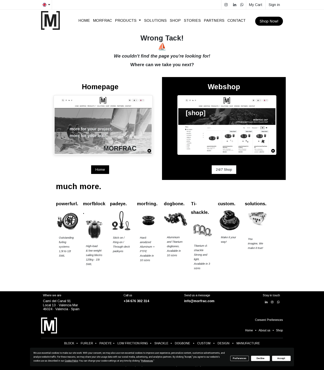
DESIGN (223, 343)
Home (100, 170)
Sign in (274, 5)
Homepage (100, 87)
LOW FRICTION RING (132, 343)
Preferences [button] (147, 361)
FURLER (87, 343)
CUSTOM (205, 343)
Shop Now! (269, 21)
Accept (281, 358)
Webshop (224, 87)
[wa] (241, 4)
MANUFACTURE (248, 343)
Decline (260, 358)
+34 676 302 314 (136, 301)
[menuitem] (84, 20)
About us (264, 330)
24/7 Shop (224, 170)
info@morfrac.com (199, 301)
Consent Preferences (269, 319)
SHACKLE (161, 343)
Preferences (239, 358)
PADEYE (105, 343)
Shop (279, 330)
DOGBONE (182, 343)
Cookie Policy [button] (71, 361)
